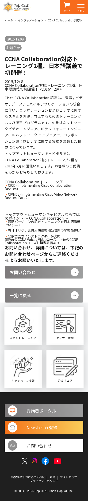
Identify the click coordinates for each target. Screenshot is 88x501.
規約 (52, 477)
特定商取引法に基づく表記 (28, 477)
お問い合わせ (22, 272)
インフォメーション (30, 20)
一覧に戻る (20, 295)
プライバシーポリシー (44, 480)
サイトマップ (68, 477)
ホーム (9, 20)
